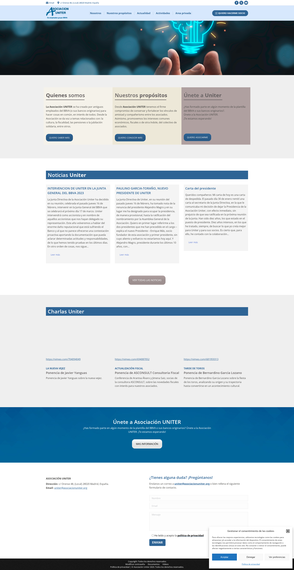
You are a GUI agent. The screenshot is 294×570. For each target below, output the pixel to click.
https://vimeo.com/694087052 (132, 359)
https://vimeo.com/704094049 (63, 359)
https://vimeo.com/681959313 (201, 359)
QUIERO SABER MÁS (59, 137)
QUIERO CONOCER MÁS (130, 137)
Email (51, 2)
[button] (287, 531)
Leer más (55, 254)
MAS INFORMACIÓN (147, 444)
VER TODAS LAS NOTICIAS (147, 280)
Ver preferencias (277, 557)
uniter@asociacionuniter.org (70, 488)
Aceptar (224, 557)
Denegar (251, 557)
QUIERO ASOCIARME (197, 137)
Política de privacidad (251, 564)
